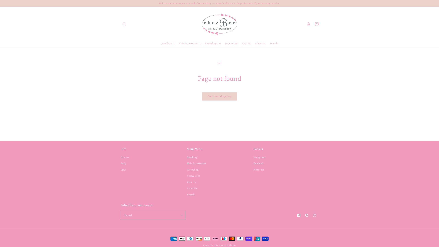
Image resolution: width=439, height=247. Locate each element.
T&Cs (124, 169)
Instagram (259, 157)
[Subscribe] (181, 215)
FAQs (124, 163)
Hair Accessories (196, 163)
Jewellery (192, 157)
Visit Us (191, 182)
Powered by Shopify (227, 245)
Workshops (193, 169)
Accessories (193, 176)
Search (191, 194)
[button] (124, 24)
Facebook (258, 163)
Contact (125, 157)
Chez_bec (214, 245)
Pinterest (258, 169)
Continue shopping (219, 96)
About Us (192, 188)
